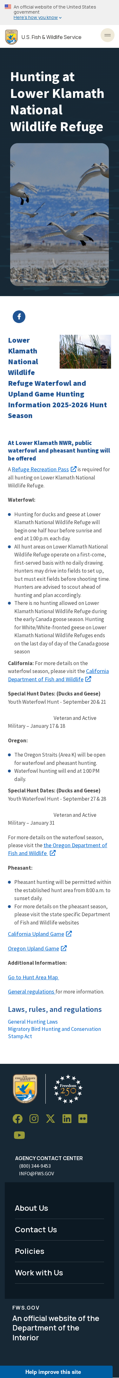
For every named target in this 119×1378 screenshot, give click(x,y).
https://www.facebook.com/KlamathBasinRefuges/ (63, 316)
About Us (31, 1208)
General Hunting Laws (33, 1021)
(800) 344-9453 (35, 1166)
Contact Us (36, 1229)
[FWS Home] (11, 37)
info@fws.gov (36, 1173)
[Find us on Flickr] (85, 1119)
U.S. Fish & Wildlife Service (52, 37)
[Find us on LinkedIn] (69, 1119)
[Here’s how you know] (59, 12)
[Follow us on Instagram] (36, 1119)
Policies (29, 1251)
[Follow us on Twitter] (52, 1119)
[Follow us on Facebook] (19, 1119)
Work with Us (39, 1272)
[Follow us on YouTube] (22, 1135)
